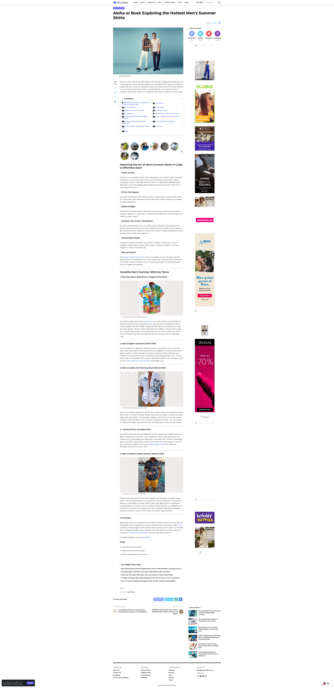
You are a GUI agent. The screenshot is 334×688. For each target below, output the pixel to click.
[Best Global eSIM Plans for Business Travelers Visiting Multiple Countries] (192, 613)
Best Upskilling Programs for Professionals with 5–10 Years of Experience (208, 654)
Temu (121, 8)
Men (115, 8)
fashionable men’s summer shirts (138, 361)
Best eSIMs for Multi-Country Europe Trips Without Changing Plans (208, 645)
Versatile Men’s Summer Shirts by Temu (167, 113)
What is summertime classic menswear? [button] (133, 550)
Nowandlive (146, 537)
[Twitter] (200, 36)
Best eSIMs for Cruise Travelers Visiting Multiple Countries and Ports (208, 629)
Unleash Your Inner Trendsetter (134, 110)
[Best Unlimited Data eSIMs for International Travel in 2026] (192, 621)
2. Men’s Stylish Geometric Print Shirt (167, 116)
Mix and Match (129, 113)
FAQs (126, 131)
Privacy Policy (7, 684)
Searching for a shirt (149, 321)
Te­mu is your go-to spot (157, 444)
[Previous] (121, 151)
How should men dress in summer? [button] (132, 547)
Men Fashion (131, 592)
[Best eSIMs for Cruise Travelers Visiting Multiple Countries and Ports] (192, 630)
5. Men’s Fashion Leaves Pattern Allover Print (135, 127)
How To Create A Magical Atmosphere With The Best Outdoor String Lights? (148, 581)
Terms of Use (18, 684)
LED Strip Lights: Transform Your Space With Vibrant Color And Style (145, 572)
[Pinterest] (209, 36)
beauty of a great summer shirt (134, 257)
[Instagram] (217, 36)
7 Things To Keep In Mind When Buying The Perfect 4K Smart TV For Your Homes (150, 578)
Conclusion (159, 126)
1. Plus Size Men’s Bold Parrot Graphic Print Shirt (135, 117)
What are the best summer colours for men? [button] (134, 554)
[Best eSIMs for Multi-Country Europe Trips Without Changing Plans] (192, 646)
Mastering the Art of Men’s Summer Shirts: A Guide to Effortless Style (136, 103)
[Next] (181, 151)
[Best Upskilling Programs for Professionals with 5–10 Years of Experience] (192, 654)
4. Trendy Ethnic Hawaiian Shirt (165, 121)
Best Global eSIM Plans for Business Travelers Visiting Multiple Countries (209, 612)
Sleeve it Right (159, 107)
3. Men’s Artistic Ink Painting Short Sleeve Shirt (134, 122)
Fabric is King (159, 103)
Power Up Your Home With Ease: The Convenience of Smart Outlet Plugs (147, 575)
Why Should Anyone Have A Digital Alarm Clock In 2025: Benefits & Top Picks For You (151, 569)
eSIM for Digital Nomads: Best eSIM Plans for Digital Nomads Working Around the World (209, 637)
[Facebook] (192, 36)
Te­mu (180, 525)
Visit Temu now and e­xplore (138, 533)
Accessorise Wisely (161, 110)
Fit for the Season (130, 107)
